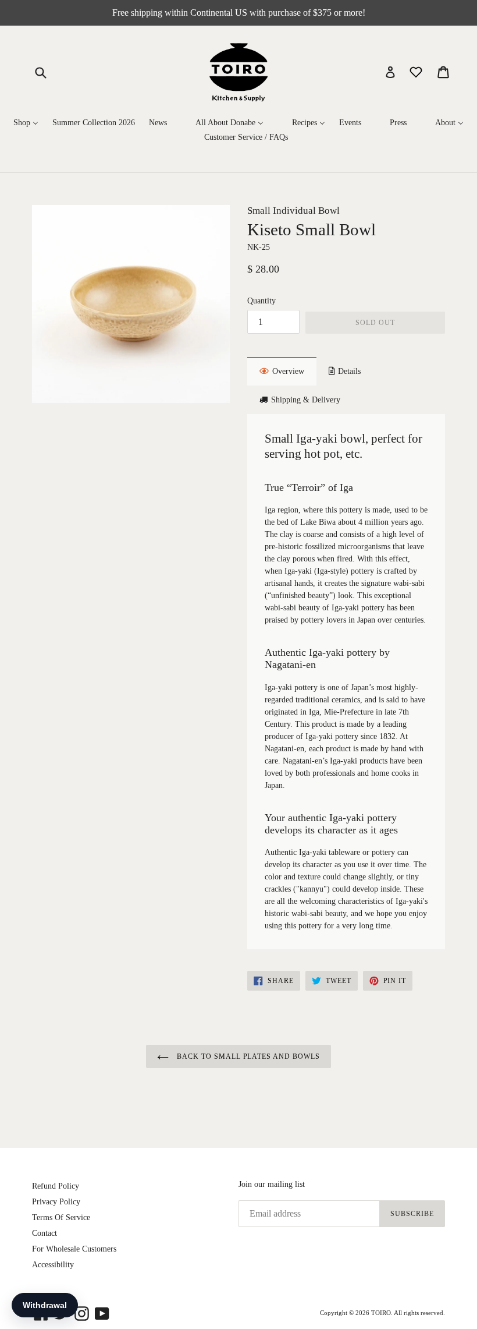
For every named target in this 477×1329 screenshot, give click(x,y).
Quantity (261, 300)
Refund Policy (55, 1186)
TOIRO (381, 1312)
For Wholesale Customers (74, 1249)
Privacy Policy (56, 1201)
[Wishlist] (417, 71)
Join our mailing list (271, 1184)
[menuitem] (25, 123)
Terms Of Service (61, 1217)
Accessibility (53, 1264)
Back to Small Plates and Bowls (247, 1056)
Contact (44, 1233)
